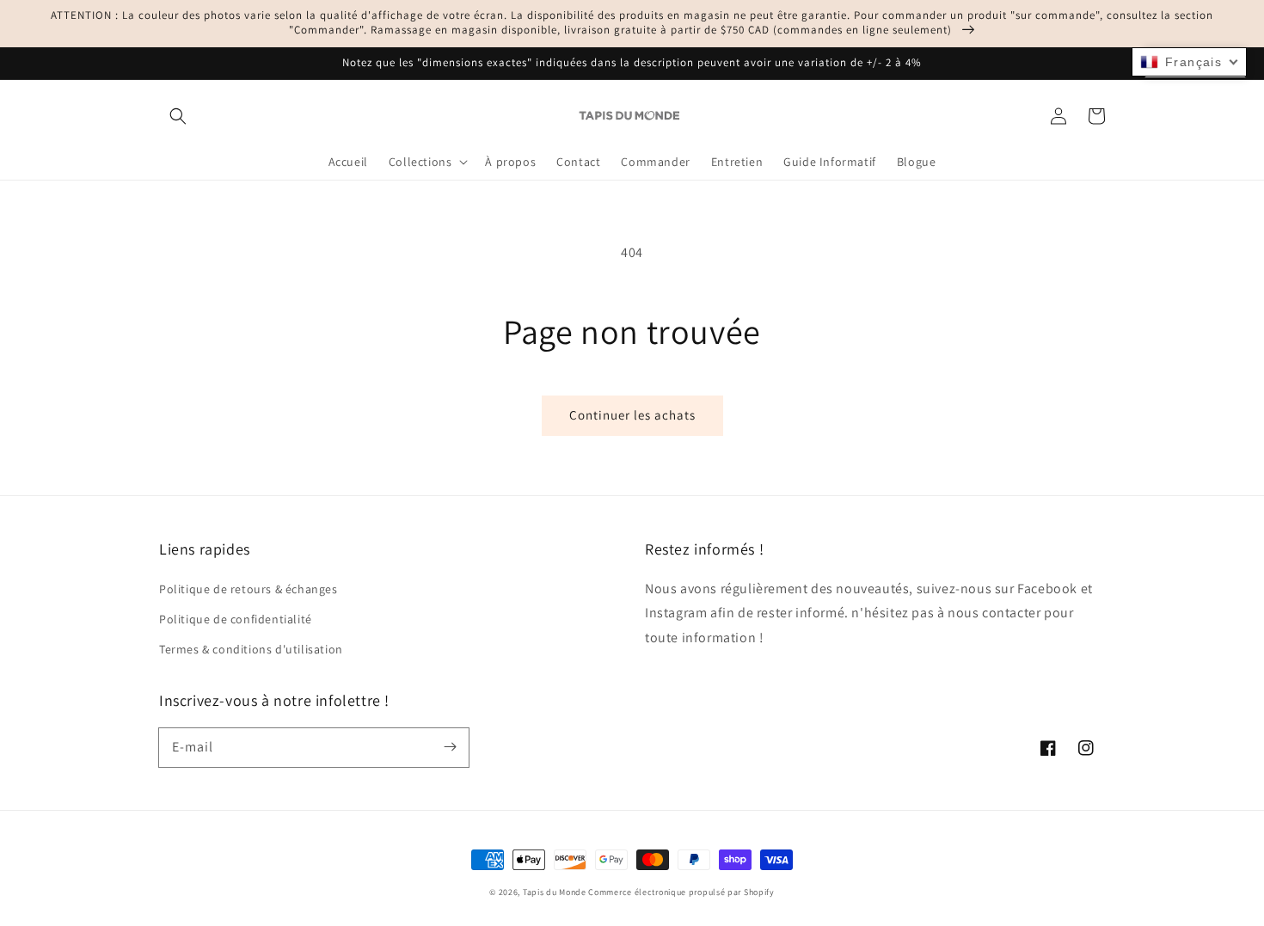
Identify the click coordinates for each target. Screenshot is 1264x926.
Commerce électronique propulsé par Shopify (681, 892)
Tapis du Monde (554, 892)
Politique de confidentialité (235, 619)
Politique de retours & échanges (248, 589)
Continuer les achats (632, 415)
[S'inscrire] (450, 747)
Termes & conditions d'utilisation (251, 649)
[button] (178, 116)
